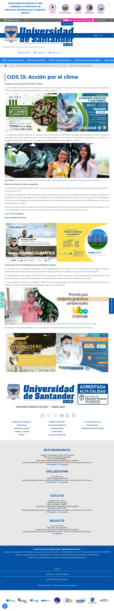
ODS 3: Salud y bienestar (60, 60)
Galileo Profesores (57, 422)
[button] (5, 606)
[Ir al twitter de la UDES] (54, 416)
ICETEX (22, 435)
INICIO (57, 569)
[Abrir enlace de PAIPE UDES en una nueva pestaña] (10, 600)
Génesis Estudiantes (57, 425)
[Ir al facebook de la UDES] (41, 416)
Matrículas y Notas (21, 428)
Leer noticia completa (14, 214)
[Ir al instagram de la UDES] (48, 416)
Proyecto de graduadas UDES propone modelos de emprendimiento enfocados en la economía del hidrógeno (58, 180)
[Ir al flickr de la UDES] (66, 416)
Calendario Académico (21, 422)
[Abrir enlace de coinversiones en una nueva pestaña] (104, 600)
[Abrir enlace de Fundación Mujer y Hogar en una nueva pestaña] (57, 600)
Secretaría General (92, 422)
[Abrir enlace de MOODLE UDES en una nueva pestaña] (22, 600)
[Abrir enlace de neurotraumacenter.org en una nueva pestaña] (81, 600)
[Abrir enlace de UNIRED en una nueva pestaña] (45, 600)
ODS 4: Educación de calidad (88, 60)
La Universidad (104, 37)
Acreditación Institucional (92, 428)
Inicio (96, 35)
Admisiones (22, 425)
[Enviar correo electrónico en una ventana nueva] (73, 558)
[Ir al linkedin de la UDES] (72, 416)
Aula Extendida (57, 428)
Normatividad (92, 425)
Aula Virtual (67, 24)
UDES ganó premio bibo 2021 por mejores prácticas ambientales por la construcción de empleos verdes (56, 324)
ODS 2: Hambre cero (36, 60)
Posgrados (64, 464)
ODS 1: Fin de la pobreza (12, 60)
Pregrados (52, 464)
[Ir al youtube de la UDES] (60, 416)
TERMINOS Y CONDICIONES (57, 574)
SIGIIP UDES (57, 431)
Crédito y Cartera (21, 431)
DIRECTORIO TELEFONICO (57, 580)
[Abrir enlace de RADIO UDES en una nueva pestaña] (34, 600)
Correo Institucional (57, 435)
